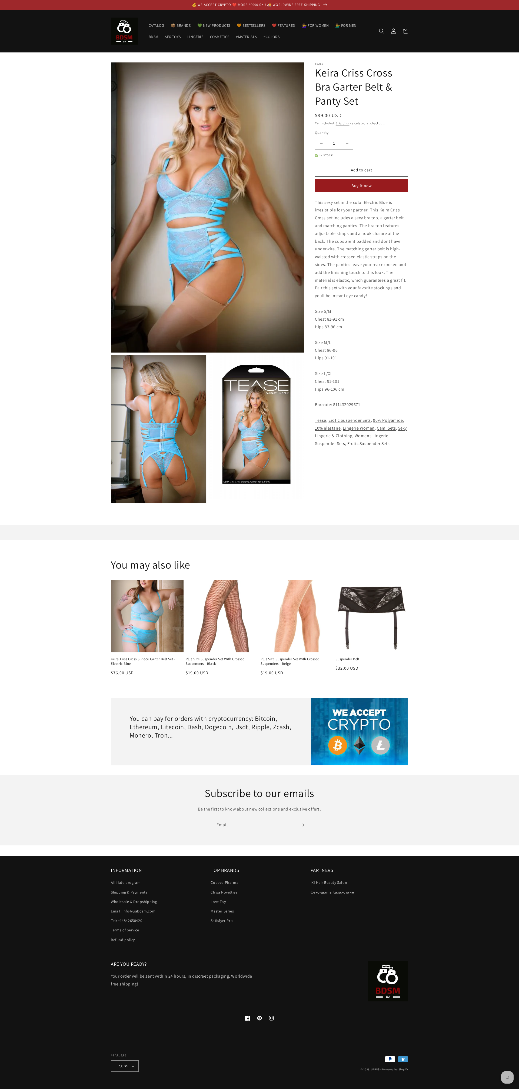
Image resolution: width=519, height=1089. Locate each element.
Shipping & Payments (129, 892)
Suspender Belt (347, 659)
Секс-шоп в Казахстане (332, 892)
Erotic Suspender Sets (349, 420)
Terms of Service (125, 930)
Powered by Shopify (395, 1069)
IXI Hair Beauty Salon (329, 882)
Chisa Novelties (224, 892)
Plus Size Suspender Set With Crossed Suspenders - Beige (290, 661)
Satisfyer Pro (222, 920)
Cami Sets (386, 428)
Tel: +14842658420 (126, 920)
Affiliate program (126, 882)
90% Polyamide (388, 420)
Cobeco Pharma (224, 882)
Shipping (343, 123)
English (122, 1066)
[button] (382, 31)
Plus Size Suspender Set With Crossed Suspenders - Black (215, 661)
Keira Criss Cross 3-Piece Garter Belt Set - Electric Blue (143, 661)
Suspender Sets (330, 443)
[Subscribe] (302, 825)
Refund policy (123, 939)
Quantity (321, 132)
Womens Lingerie (371, 436)
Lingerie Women (358, 428)
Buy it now (361, 185)
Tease (320, 420)
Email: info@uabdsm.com (133, 911)
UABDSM (376, 1069)
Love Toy (218, 901)
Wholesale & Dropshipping (134, 901)
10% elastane (328, 428)
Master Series (222, 911)
